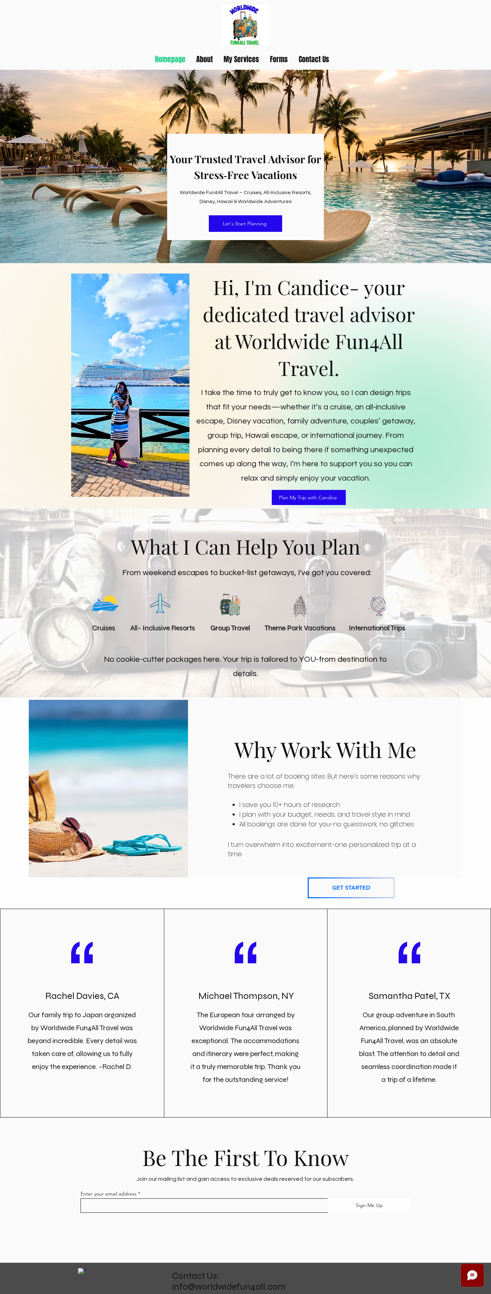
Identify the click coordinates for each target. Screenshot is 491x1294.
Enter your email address (109, 1193)
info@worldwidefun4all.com (229, 1286)
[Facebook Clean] (82, 1272)
